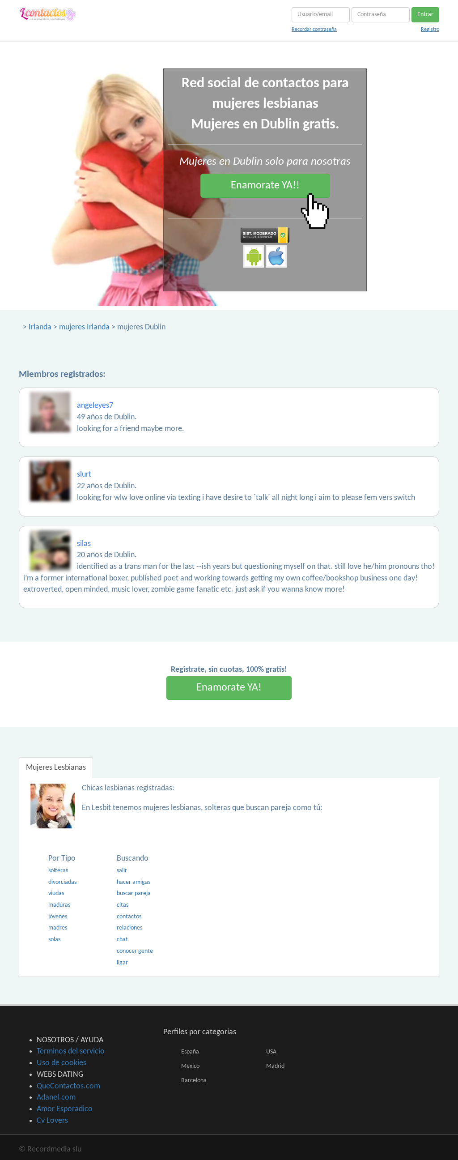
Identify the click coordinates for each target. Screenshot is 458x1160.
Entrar (425, 14)
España (190, 1052)
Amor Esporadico (65, 1109)
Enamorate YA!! (265, 185)
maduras (59, 905)
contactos (129, 916)
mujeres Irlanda (84, 327)
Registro (430, 29)
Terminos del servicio (71, 1051)
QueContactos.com (68, 1086)
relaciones (129, 928)
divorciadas (62, 882)
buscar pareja (134, 893)
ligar (122, 963)
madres (57, 928)
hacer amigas (133, 882)
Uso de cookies (61, 1063)
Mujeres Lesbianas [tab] (56, 767)
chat (122, 939)
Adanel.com (56, 1097)
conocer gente (135, 951)
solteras (58, 870)
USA (271, 1052)
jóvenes (57, 916)
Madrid (275, 1066)
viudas (56, 893)
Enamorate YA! (229, 687)
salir (122, 870)
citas (122, 905)
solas (54, 939)
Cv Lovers (52, 1121)
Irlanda (40, 327)
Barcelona (194, 1080)
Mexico (190, 1066)
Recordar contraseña (314, 29)
